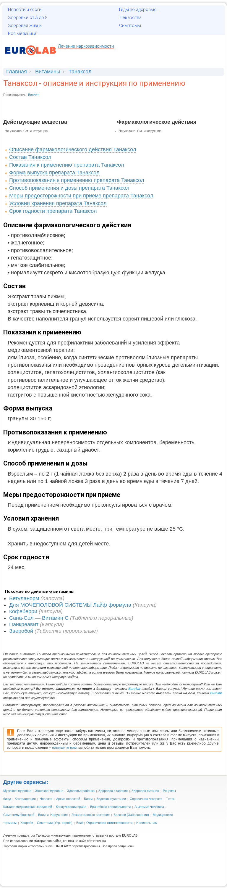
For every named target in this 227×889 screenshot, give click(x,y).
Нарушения (59, 814)
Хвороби (26, 822)
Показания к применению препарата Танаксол (66, 165)
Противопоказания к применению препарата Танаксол (76, 180)
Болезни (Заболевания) (131, 814)
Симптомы (130, 25)
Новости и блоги (24, 9)
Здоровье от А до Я (28, 17)
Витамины (47, 72)
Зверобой (21, 631)
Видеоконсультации (111, 799)
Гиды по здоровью (138, 9)
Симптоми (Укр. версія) (54, 822)
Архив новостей (68, 799)
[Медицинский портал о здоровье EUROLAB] (30, 58)
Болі (79, 822)
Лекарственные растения (91, 814)
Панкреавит (23, 624)
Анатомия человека (149, 807)
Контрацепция (25, 799)
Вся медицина (22, 33)
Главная (16, 72)
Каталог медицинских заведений (27, 807)
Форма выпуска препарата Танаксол (54, 172)
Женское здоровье (49, 791)
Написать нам (147, 822)
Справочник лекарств (146, 799)
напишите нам (64, 747)
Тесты (170, 799)
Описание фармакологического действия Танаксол (72, 149)
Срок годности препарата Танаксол (53, 211)
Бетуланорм (24, 598)
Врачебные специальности (110, 807)
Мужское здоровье (17, 791)
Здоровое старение (113, 791)
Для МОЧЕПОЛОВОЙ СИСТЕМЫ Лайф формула (70, 605)
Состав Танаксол (30, 157)
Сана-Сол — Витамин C (39, 618)
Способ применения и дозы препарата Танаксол (69, 188)
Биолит (33, 94)
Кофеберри (23, 611)
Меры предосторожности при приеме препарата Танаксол (81, 196)
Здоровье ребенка (81, 791)
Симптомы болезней (18, 814)
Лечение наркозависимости (86, 46)
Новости (46, 799)
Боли (42, 814)
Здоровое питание (145, 791)
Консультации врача (71, 807)
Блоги (88, 799)
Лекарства (130, 17)
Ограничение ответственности (109, 822)
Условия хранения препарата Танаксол (58, 203)
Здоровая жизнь (25, 25)
